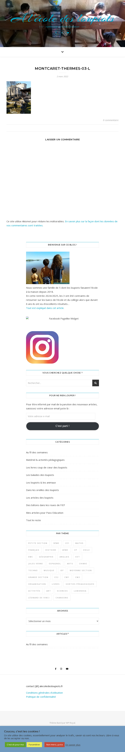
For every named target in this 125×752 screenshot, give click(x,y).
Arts (70, 563)
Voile (86, 550)
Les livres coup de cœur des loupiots (46, 467)
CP (75, 550)
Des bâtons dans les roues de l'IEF (45, 505)
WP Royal (70, 722)
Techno (33, 570)
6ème (65, 550)
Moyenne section (81, 570)
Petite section (37, 543)
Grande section (38, 577)
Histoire (50, 550)
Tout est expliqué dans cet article (45, 308)
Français (33, 550)
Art (48, 591)
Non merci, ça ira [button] (54, 744)
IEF (62, 570)
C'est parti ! (62, 426)
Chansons (62, 597)
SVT (77, 557)
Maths (79, 543)
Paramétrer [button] (34, 744)
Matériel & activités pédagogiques (45, 459)
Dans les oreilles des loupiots (42, 490)
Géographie (46, 557)
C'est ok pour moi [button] (15, 744)
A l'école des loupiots (62, 18)
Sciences (62, 591)
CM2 (77, 577)
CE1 (67, 543)
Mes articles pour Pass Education (44, 512)
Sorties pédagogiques (80, 584)
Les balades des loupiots (40, 475)
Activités (34, 591)
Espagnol (55, 563)
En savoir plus (72, 744)
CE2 (56, 577)
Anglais (64, 557)
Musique (49, 570)
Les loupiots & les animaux (41, 482)
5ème (56, 543)
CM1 (66, 577)
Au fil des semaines (37, 452)
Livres (56, 584)
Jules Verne (35, 563)
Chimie (83, 563)
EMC (30, 557)
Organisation (37, 584)
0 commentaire (110, 120)
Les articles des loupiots (39, 497)
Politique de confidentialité (41, 696)
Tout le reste (33, 520)
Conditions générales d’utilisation (44, 692)
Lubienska (80, 591)
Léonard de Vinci (39, 597)
